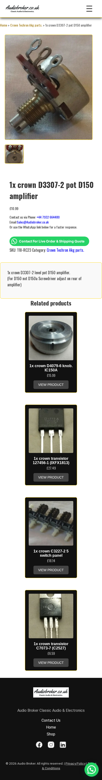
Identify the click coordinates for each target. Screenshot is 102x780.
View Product (51, 385)
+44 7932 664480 (48, 216)
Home (3, 25)
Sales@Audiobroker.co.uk (33, 221)
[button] (91, 769)
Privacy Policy (75, 763)
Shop (51, 734)
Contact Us (51, 720)
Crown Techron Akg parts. (26, 25)
